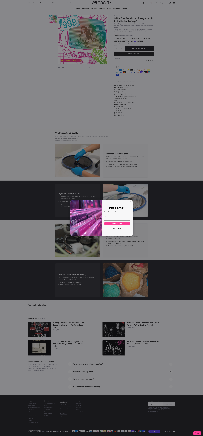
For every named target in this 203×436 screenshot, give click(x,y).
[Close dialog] (131, 202)
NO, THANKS (117, 228)
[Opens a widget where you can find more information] (197, 433)
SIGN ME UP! (117, 223)
